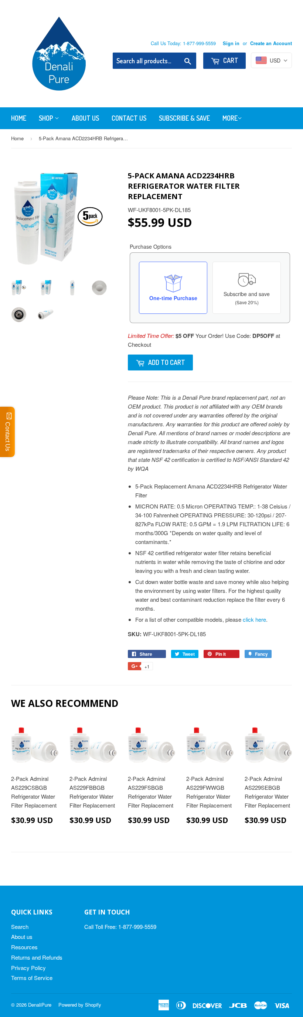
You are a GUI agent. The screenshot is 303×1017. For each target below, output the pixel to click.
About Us (85, 118)
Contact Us (129, 118)
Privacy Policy (28, 967)
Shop (47, 118)
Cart (230, 60)
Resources (24, 947)
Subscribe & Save (184, 118)
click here (254, 619)
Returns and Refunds (36, 957)
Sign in (231, 43)
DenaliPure (39, 1004)
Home (18, 118)
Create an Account (271, 43)
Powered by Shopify (79, 1004)
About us (22, 936)
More (230, 118)
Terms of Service (31, 977)
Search (19, 926)
